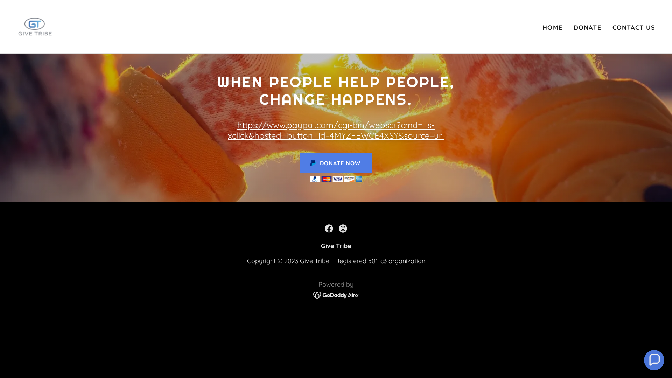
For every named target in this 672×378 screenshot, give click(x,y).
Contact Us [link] (633, 27)
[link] (35, 26)
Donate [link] (587, 27)
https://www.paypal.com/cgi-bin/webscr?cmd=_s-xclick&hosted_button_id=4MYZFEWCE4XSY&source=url (336, 130)
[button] (654, 360)
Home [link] (552, 27)
